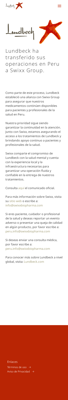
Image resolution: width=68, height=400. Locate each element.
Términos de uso (16, 367)
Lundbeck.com (34, 262)
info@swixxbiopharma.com (24, 205)
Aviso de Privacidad (18, 371)
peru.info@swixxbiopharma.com (27, 231)
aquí (21, 188)
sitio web (15, 201)
